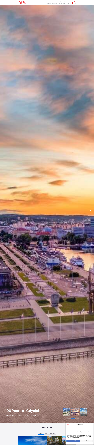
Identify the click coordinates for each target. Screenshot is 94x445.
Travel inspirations (55, 3)
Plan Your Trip (68, 3)
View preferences (86, 440)
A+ (71, 1)
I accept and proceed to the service (73, 440)
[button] (91, 211)
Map (75, 3)
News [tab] (46, 433)
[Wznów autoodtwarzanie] (65, 418)
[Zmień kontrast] (72, 1)
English (75, 1)
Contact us (67, 1)
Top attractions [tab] (52, 433)
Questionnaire (62, 1)
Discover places (62, 3)
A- (70, 1)
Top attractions (48, 3)
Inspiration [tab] (41, 433)
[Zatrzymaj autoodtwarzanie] (63, 419)
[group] (66, 412)
